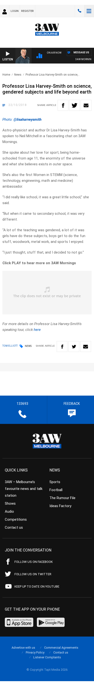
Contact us (14, 527)
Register (27, 11)
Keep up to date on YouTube (36, 586)
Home (6, 74)
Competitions (16, 519)
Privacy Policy (35, 652)
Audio (9, 511)
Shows (10, 503)
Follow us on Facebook (33, 562)
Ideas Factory (60, 506)
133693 (79, 11)
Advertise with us (23, 647)
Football (55, 490)
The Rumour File (62, 498)
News (17, 74)
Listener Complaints (47, 657)
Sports (54, 482)
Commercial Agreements (61, 647)
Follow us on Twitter (32, 574)
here (37, 329)
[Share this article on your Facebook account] (63, 105)
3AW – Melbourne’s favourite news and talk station (23, 489)
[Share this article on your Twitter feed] (74, 105)
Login (15, 11)
